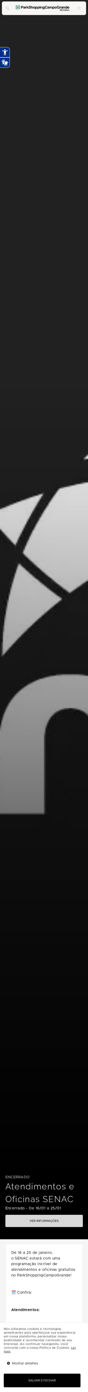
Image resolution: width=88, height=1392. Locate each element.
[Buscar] (7, 8)
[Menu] (79, 8)
